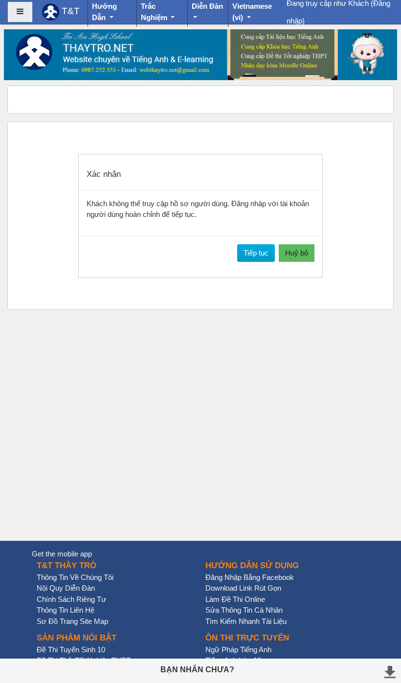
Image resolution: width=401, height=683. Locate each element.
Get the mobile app (62, 554)
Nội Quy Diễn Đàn (66, 588)
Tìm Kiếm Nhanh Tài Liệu (246, 621)
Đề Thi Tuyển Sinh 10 (71, 649)
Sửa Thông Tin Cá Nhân (244, 610)
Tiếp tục (256, 253)
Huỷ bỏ (296, 253)
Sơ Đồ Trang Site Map (72, 621)
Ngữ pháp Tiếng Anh (238, 649)
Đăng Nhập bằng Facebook (249, 577)
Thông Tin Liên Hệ (65, 610)
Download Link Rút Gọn (243, 588)
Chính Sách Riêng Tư (71, 599)
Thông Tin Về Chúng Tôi (75, 577)
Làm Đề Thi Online (235, 599)
